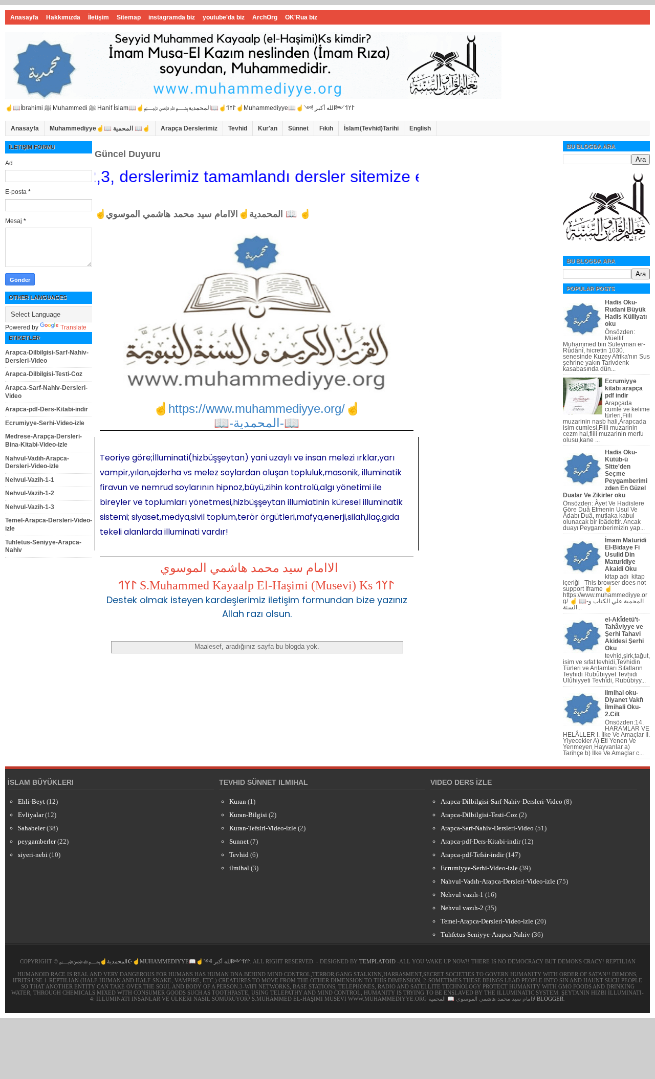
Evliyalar (30, 815)
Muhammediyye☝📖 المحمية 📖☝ (100, 128)
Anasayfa (24, 17)
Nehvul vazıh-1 (462, 894)
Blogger (550, 999)
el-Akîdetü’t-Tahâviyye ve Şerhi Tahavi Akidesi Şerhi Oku (624, 634)
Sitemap (129, 17)
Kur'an (267, 128)
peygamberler (37, 841)
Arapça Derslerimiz (189, 128)
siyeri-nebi (33, 854)
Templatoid (377, 961)
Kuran (237, 801)
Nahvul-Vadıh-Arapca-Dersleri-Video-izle (37, 462)
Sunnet (239, 841)
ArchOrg (264, 17)
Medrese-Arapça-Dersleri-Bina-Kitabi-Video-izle (43, 440)
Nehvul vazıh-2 (462, 908)
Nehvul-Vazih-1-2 (29, 493)
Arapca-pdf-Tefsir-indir (472, 854)
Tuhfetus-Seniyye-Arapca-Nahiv (485, 934)
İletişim (98, 17)
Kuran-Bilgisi (248, 815)
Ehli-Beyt (31, 801)
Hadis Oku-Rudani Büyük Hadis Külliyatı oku (626, 313)
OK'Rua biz (301, 17)
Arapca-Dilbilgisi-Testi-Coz (43, 374)
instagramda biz (171, 17)
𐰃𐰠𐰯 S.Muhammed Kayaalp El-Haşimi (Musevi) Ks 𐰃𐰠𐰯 (256, 585)
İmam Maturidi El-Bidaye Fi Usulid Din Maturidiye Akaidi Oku (625, 554)
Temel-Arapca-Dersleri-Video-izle (487, 921)
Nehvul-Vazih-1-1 (29, 479)
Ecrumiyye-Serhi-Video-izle (44, 423)
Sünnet (298, 128)
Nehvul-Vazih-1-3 (29, 507)
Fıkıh (326, 128)
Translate (73, 327)
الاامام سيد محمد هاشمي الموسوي (249, 568)
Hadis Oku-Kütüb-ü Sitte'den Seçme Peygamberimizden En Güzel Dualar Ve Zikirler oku (605, 474)
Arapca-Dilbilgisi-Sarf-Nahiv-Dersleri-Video (47, 356)
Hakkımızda (63, 17)
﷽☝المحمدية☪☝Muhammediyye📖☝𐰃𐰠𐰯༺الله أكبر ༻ (154, 961)
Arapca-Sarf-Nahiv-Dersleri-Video (487, 828)
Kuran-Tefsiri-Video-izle (262, 828)
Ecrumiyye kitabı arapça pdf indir (624, 388)
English (420, 128)
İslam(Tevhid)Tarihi (371, 128)
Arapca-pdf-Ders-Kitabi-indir (46, 409)
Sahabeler (31, 828)
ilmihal (239, 868)
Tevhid (237, 128)
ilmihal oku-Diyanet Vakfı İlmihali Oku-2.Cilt (624, 703)
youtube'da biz (224, 17)
